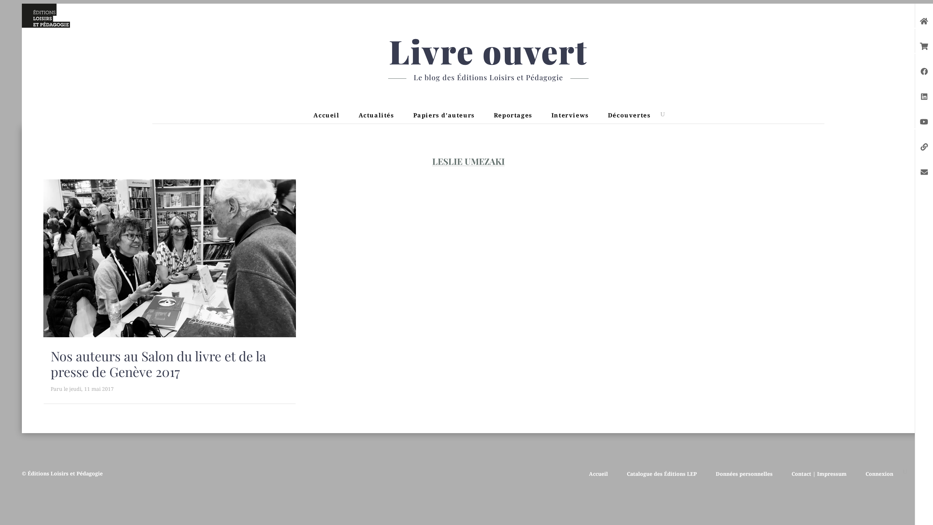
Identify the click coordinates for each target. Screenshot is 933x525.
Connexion (879, 473)
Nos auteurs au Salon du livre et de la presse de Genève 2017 (158, 363)
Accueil (326, 115)
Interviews (570, 115)
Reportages (513, 115)
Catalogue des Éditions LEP (662, 473)
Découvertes (629, 115)
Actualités (376, 115)
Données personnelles (744, 473)
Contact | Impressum (819, 473)
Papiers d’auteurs (444, 115)
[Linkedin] (924, 93)
